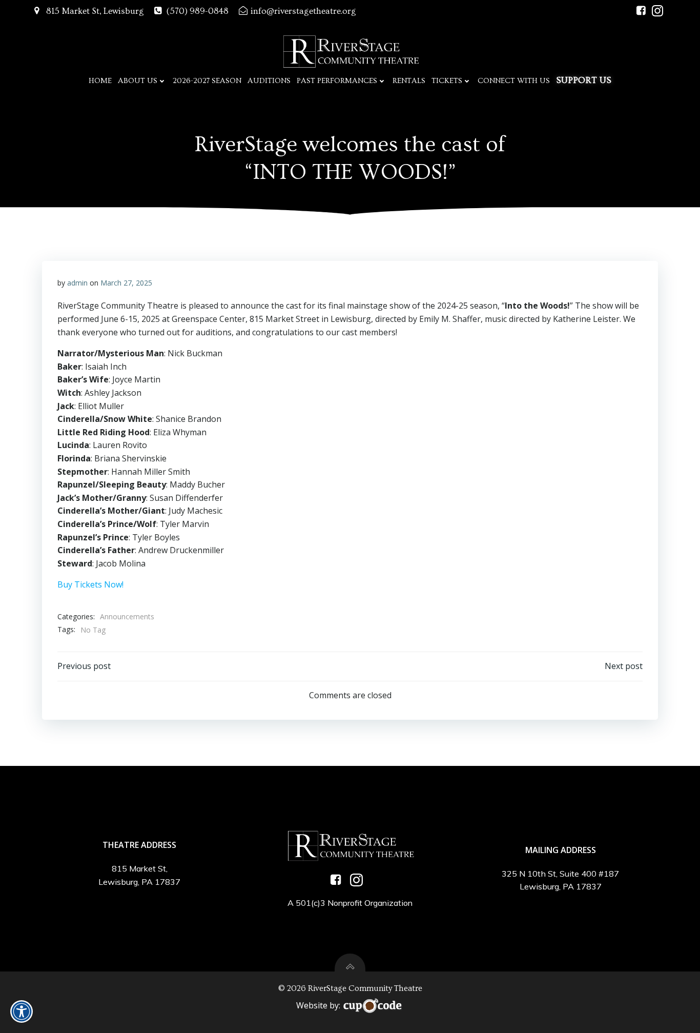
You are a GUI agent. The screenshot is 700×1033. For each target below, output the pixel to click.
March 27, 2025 (126, 283)
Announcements (127, 616)
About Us (137, 80)
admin (77, 283)
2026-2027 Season (207, 80)
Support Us (583, 80)
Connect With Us (514, 80)
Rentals (409, 80)
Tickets (446, 80)
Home (100, 80)
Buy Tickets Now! (90, 584)
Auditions (269, 80)
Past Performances (337, 80)
